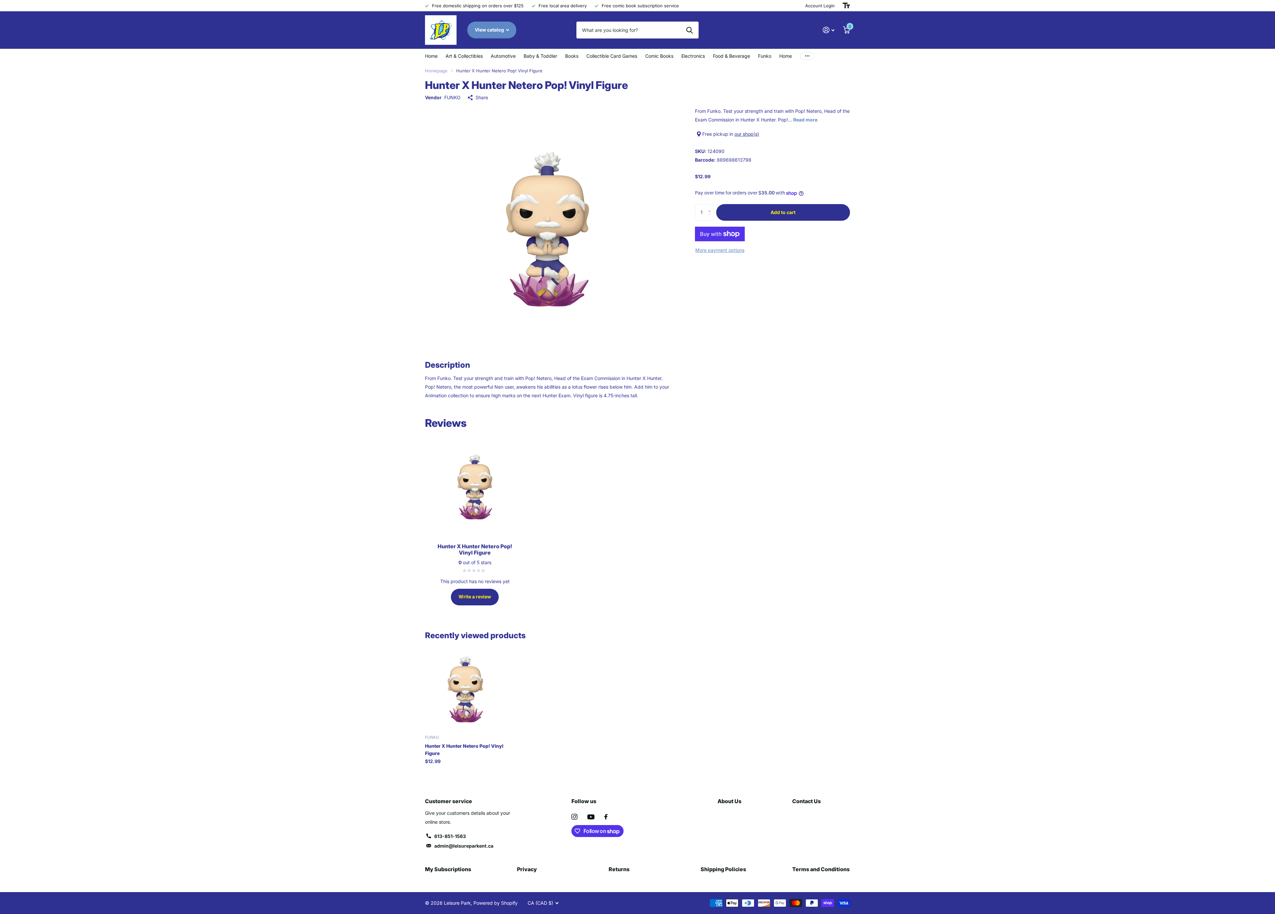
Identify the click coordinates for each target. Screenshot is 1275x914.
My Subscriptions (448, 869)
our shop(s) (746, 134)
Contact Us (806, 801)
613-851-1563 (450, 836)
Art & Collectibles (464, 56)
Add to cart (783, 212)
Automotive (503, 56)
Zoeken (689, 30)
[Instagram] (574, 817)
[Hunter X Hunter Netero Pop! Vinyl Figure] (465, 689)
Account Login (820, 5)
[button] (711, 206)
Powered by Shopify (495, 903)
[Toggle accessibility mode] (846, 5)
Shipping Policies (723, 869)
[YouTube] (590, 816)
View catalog (490, 30)
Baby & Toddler (540, 56)
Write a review (475, 596)
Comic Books (659, 56)
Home (431, 56)
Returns (619, 869)
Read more (805, 119)
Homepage (436, 70)
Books (571, 56)
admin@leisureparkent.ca (463, 846)
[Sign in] (828, 30)
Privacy (527, 869)
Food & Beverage (731, 56)
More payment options (719, 250)
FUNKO (452, 97)
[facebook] (606, 816)
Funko (764, 56)
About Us (729, 801)
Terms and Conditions (821, 869)
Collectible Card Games (611, 56)
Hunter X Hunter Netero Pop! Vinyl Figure (464, 749)
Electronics (693, 56)
